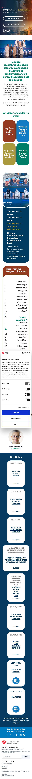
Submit (26, 757)
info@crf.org (4, 768)
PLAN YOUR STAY (14, 25)
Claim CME (16, 697)
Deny (16, 424)
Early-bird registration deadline (16, 530)
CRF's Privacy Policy (26, 751)
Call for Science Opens (16, 473)
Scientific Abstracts (16, 558)
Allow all (16, 412)
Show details (22, 407)
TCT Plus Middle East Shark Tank (16, 592)
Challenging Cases (18, 560)
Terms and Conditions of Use (9, 752)
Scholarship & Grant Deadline (16, 502)
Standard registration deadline (16, 617)
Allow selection (16, 418)
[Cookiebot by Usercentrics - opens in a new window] (22, 353)
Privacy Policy (4, 774)
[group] (6, 735)
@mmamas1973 (17, 448)
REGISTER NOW (13, 18)
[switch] (27, 389)
